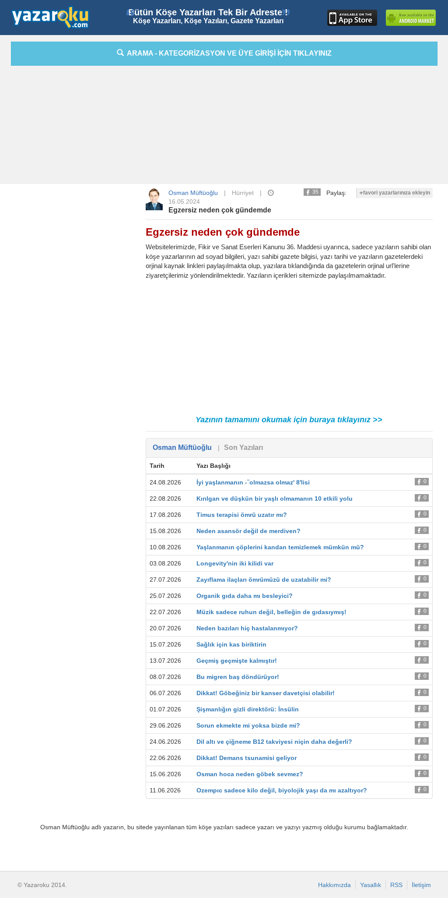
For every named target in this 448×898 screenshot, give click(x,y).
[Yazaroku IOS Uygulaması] (352, 18)
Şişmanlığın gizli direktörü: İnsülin (247, 709)
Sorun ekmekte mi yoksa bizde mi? (248, 725)
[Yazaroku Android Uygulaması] (411, 18)
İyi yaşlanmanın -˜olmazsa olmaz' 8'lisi (253, 482)
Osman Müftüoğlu (193, 192)
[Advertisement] (224, 127)
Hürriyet (243, 192)
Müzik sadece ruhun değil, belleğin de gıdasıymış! (271, 611)
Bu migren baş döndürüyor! (237, 676)
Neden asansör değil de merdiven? (248, 530)
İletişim (421, 884)
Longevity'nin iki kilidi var (234, 563)
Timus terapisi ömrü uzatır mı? (241, 514)
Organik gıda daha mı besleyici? (244, 595)
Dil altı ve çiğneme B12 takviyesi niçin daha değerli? (274, 741)
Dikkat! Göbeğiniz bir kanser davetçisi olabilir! (265, 692)
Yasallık (370, 884)
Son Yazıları (243, 447)
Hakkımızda (334, 884)
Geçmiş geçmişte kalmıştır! (236, 660)
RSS (396, 884)
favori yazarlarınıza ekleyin (396, 193)
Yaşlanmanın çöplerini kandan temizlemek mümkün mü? (280, 547)
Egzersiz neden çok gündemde (219, 210)
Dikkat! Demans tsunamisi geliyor (246, 757)
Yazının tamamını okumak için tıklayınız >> (289, 419)
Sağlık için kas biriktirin (231, 644)
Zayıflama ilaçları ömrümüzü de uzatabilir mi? (263, 579)
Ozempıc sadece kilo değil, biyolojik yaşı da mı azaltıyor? (281, 790)
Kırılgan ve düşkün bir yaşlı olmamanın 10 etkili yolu (274, 498)
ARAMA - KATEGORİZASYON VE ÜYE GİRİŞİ (228, 53)
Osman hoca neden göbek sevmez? (249, 774)
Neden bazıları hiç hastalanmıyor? (247, 628)
